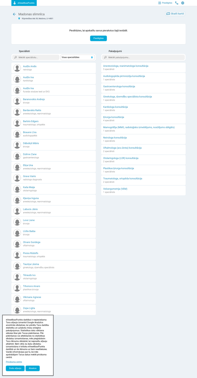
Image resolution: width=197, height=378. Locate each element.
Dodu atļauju (15, 368)
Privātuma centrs (14, 362)
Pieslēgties (98, 38)
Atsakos (32, 368)
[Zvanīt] (177, 3)
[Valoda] (183, 3)
